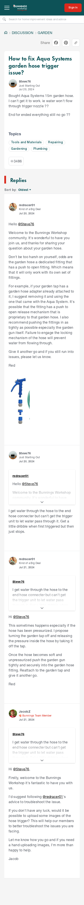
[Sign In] (73, 7)
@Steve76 (26, 224)
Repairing (55, 142)
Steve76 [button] (25, 81)
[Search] (4, 19)
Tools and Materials (26, 142)
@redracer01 (53, 796)
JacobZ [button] (24, 711)
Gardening (19, 149)
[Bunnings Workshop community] (20, 7)
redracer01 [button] (27, 205)
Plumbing (40, 149)
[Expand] (42, 502)
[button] (13, 83)
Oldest (23, 190)
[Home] (5, 32)
